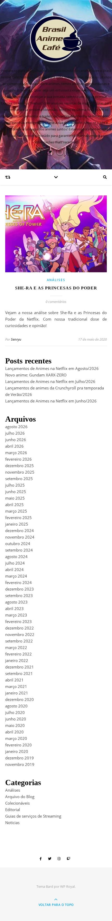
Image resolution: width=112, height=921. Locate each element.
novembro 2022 (19, 634)
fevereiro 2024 (18, 582)
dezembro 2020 (19, 699)
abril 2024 (14, 569)
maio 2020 (15, 725)
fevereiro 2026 (18, 459)
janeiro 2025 (16, 524)
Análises (56, 280)
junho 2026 (15, 439)
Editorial (12, 809)
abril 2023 (14, 608)
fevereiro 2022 (18, 654)
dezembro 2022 (19, 628)
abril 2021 (14, 680)
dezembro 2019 (19, 757)
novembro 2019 (19, 764)
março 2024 (16, 576)
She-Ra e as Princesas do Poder (56, 288)
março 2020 (16, 738)
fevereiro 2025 (18, 517)
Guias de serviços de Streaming (33, 816)
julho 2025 (15, 485)
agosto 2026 (16, 426)
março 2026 (16, 452)
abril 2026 (14, 446)
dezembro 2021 (19, 667)
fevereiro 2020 (18, 744)
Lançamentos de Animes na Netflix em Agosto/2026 (52, 368)
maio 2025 (15, 498)
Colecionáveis (17, 803)
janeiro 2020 (16, 751)
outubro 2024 (17, 543)
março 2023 (16, 615)
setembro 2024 (19, 550)
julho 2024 (15, 563)
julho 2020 (15, 712)
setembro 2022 (19, 641)
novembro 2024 (19, 537)
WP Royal (67, 886)
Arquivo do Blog (19, 796)
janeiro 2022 (16, 660)
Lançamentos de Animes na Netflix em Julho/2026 (50, 381)
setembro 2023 (19, 595)
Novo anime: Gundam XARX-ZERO (36, 374)
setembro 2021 (19, 673)
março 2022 (16, 647)
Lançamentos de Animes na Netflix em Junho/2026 (51, 400)
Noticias (12, 822)
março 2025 (16, 511)
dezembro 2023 (19, 589)
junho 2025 (15, 491)
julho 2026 (15, 433)
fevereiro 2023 (18, 621)
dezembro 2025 (19, 465)
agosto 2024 (16, 556)
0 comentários (56, 301)
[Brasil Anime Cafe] (56, 39)
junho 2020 (15, 718)
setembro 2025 (19, 478)
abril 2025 (14, 504)
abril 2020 (14, 731)
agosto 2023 (16, 602)
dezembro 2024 (19, 530)
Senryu (16, 339)
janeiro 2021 (16, 692)
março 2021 (16, 686)
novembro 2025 (19, 472)
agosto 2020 (16, 705)
